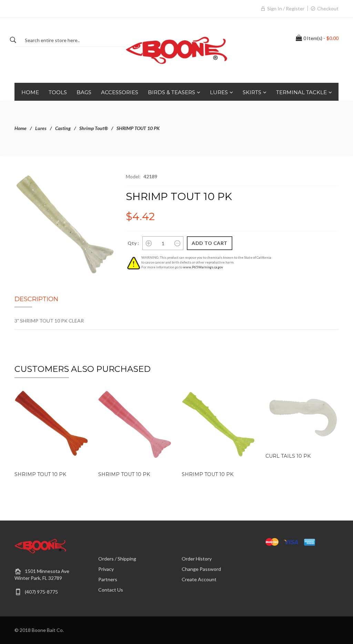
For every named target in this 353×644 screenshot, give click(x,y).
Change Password (201, 569)
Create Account (199, 579)
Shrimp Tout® (93, 128)
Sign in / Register (285, 8)
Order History (197, 559)
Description (36, 299)
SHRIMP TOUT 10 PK (40, 474)
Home (20, 128)
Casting (63, 128)
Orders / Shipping (117, 559)
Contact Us (110, 590)
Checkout (328, 8)
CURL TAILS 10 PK (288, 456)
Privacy (106, 569)
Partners (107, 579)
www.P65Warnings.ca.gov (203, 267)
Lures (41, 128)
